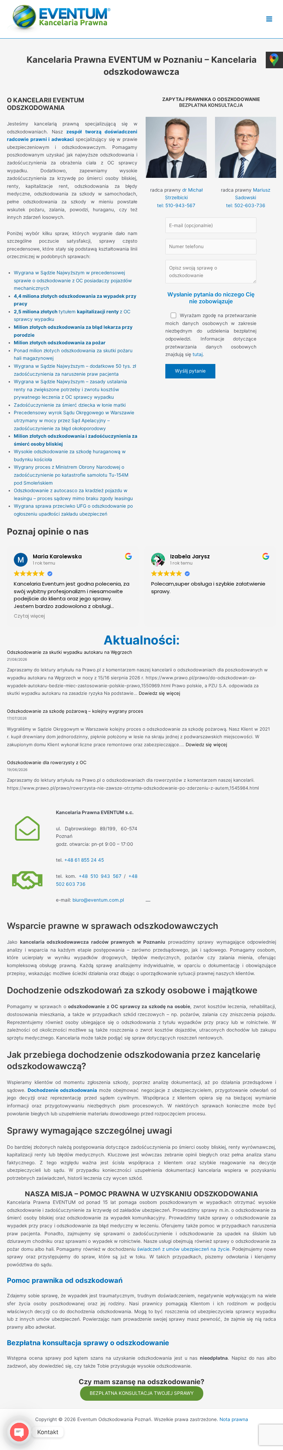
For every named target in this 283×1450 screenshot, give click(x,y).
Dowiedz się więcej (159, 693)
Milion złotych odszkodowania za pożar (60, 342)
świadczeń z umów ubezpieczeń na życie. (184, 1249)
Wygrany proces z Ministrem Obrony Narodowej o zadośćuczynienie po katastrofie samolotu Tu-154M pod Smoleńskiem (71, 474)
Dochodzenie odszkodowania (62, 1090)
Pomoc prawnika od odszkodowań (65, 1280)
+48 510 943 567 (100, 876)
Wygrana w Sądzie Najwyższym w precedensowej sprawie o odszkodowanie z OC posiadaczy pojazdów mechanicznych (73, 280)
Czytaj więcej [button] (29, 616)
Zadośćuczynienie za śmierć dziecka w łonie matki (70, 405)
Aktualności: (142, 640)
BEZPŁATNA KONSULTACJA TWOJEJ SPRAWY (142, 1393)
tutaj (198, 354)
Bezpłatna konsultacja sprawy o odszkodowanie (88, 1343)
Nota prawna (233, 1419)
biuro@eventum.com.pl (98, 900)
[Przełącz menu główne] (269, 19)
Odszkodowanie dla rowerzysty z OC (46, 762)
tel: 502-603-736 (245, 205)
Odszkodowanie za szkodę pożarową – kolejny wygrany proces (75, 711)
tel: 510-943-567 (176, 205)
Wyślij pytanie (190, 371)
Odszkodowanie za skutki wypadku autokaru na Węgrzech (69, 652)
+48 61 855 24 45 (84, 860)
